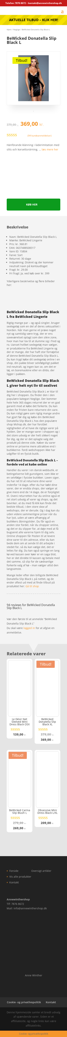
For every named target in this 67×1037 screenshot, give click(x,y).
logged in (29, 628)
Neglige (16, 29)
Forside (13, 871)
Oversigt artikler (41, 871)
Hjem (9, 29)
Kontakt (14, 882)
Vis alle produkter (20, 876)
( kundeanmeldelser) (40, 135)
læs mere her (50, 149)
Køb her (31, 204)
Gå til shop (32, 586)
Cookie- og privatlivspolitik (24, 1002)
